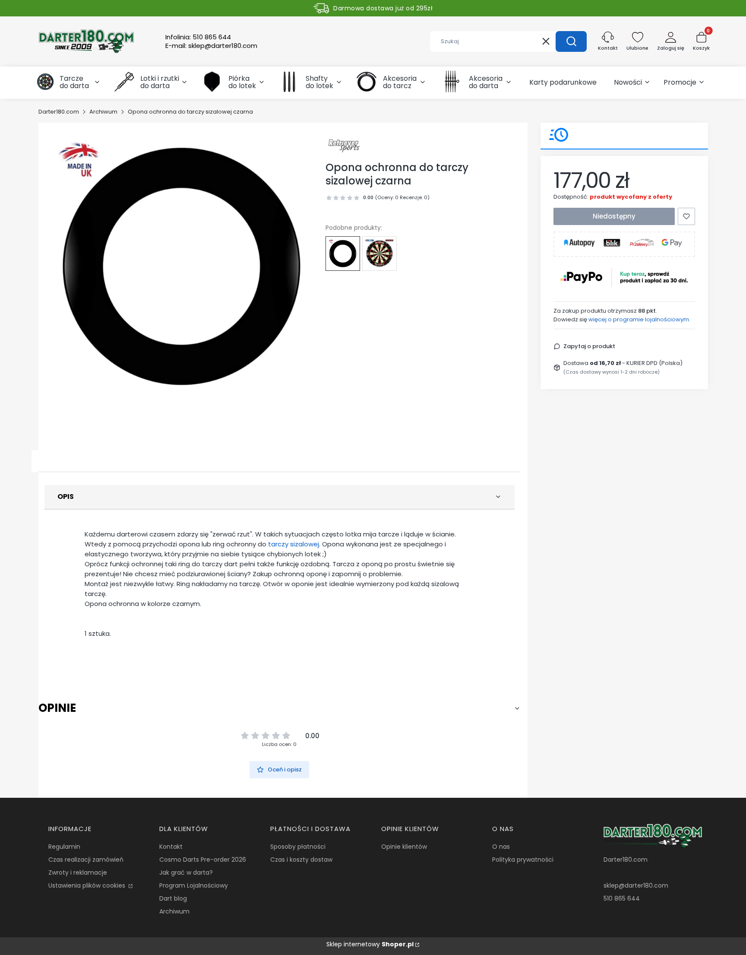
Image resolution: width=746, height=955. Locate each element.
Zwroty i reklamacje (77, 872)
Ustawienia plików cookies (87, 885)
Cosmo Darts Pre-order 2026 (202, 859)
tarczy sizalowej (293, 544)
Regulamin (64, 846)
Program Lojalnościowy (193, 885)
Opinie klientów (404, 846)
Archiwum (103, 112)
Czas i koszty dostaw (301, 859)
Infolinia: (198, 37)
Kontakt (171, 846)
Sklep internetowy (370, 944)
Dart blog (173, 898)
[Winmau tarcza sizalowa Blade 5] (379, 253)
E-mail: (211, 45)
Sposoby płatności (298, 846)
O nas (501, 846)
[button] (571, 41)
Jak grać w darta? (186, 872)
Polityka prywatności (522, 859)
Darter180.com (58, 112)
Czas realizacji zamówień (85, 859)
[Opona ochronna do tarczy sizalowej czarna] (342, 253)
